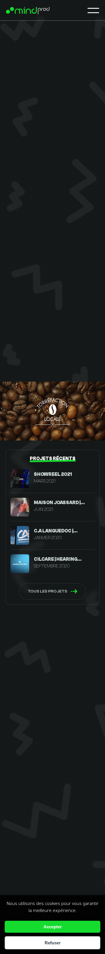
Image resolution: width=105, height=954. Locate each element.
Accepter (52, 926)
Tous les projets (47, 591)
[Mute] (20, 431)
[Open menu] (93, 10)
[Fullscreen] (96, 431)
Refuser (53, 942)
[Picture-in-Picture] (82, 431)
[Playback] (9, 431)
